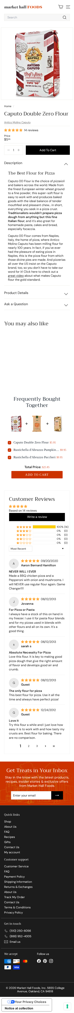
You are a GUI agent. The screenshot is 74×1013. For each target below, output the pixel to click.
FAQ (6, 832)
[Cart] (60, 7)
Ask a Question (16, 304)
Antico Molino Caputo (17, 122)
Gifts (7, 842)
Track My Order (14, 897)
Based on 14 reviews (23, 511)
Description (13, 163)
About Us (10, 826)
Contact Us (11, 847)
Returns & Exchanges (18, 887)
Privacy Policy (13, 912)
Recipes (9, 837)
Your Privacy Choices (30, 1002)
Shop (7, 821)
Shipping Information (18, 881)
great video (16, 276)
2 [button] (28, 746)
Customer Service (16, 866)
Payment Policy (14, 876)
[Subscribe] (57, 795)
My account (12, 852)
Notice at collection (19, 1008)
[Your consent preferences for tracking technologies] (67, 1006)
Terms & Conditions (17, 907)
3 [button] (37, 746)
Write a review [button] (37, 517)
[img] (30, 561)
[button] (13, 130)
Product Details (16, 293)
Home (8, 106)
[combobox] (37, 17)
